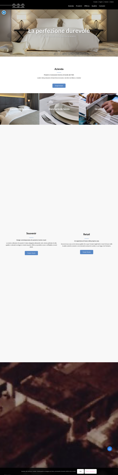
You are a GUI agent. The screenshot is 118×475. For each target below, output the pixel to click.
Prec (1, 33)
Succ (116, 33)
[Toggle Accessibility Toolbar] (4, 12)
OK (80, 471)
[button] (109, 448)
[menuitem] (95, 2)
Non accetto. (90, 471)
